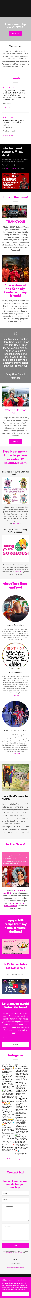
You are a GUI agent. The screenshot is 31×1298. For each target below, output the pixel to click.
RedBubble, (19, 572)
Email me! (15, 441)
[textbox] (15, 1038)
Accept (15, 1294)
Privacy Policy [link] (9, 1252)
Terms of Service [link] (18, 1252)
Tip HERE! (15, 33)
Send (15, 1245)
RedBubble (16, 523)
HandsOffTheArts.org (11, 168)
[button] (4, 3)
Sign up (15, 1044)
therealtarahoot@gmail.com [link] (15, 1267)
